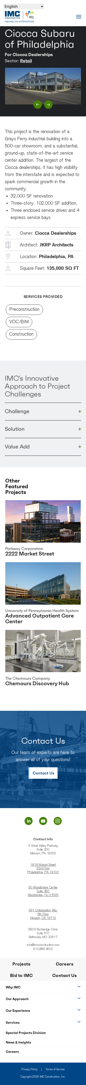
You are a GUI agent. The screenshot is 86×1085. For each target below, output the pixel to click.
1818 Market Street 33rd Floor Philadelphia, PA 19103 (43, 868)
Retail (26, 60)
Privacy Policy (29, 1069)
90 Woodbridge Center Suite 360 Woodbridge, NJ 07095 (43, 891)
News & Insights (18, 1042)
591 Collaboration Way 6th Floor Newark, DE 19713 (43, 914)
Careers (12, 1051)
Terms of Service (55, 1069)
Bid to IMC (21, 975)
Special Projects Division (26, 1032)
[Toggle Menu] (78, 16)
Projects (21, 964)
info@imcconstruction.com (43, 945)
